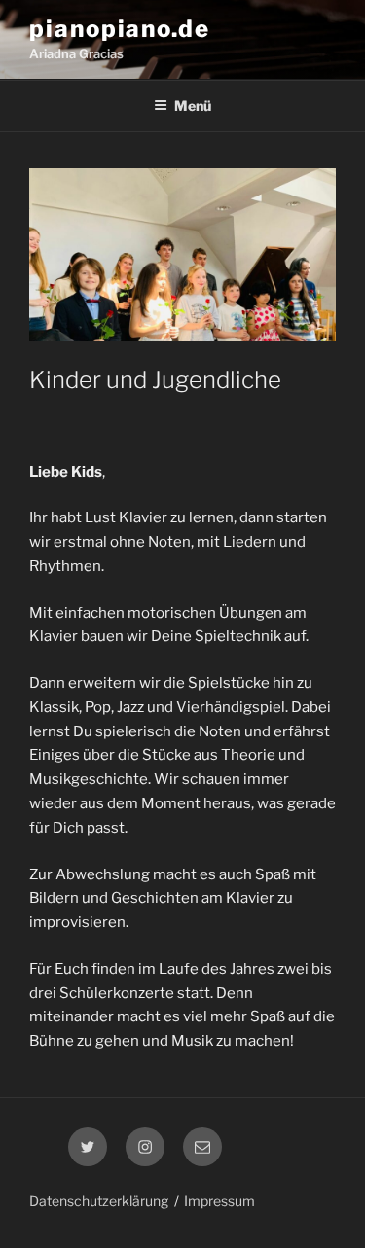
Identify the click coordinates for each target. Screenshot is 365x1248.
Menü (192, 105)
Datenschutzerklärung (98, 1201)
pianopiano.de (119, 29)
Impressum (219, 1201)
